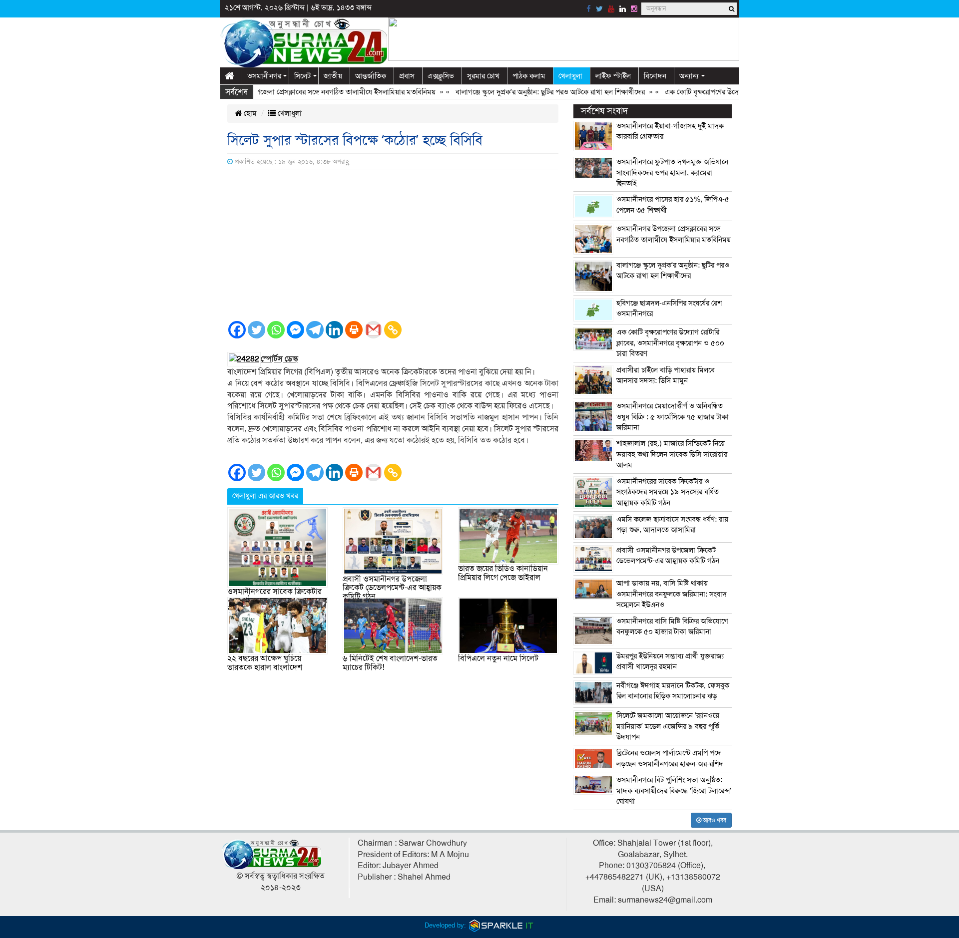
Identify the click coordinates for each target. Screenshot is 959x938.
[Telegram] (315, 329)
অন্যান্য (689, 75)
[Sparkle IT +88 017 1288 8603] (501, 925)
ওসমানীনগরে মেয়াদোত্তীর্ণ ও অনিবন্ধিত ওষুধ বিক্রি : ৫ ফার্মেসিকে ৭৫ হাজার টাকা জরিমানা (672, 416)
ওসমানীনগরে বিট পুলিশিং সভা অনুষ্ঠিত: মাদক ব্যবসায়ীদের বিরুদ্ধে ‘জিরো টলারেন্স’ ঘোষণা (673, 790)
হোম (249, 113)
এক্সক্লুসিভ (441, 75)
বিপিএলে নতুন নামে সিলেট (498, 658)
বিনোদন (655, 75)
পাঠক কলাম (528, 75)
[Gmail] (373, 329)
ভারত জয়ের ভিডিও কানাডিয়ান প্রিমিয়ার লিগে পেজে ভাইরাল (503, 573)
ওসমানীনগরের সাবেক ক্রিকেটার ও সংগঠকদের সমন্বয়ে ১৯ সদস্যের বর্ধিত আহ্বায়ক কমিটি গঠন (667, 492)
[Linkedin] (334, 329)
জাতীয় (333, 75)
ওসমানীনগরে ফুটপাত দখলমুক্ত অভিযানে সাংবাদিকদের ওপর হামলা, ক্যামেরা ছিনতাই (672, 172)
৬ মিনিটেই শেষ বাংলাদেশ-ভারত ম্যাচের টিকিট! (390, 662)
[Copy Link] (393, 329)
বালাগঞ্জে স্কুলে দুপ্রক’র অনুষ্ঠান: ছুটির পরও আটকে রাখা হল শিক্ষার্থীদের (530, 91)
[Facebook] (237, 329)
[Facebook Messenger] (295, 329)
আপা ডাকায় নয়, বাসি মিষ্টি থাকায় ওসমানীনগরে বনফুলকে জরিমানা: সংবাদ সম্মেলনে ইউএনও (671, 594)
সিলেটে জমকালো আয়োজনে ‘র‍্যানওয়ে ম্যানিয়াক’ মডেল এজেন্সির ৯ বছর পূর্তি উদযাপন (667, 726)
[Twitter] (256, 329)
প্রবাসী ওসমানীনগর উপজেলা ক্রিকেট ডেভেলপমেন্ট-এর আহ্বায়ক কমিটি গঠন (392, 588)
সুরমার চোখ (483, 75)
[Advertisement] (392, 245)
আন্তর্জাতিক (370, 75)
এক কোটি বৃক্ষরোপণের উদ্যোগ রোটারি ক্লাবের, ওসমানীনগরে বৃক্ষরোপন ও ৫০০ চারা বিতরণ (670, 342)
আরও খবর (713, 820)
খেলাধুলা (570, 75)
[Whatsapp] (276, 329)
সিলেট (302, 75)
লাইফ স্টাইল (613, 75)
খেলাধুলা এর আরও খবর (265, 495)
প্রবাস (407, 75)
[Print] (354, 329)
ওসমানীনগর (264, 75)
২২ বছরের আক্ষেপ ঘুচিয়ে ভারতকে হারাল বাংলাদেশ (264, 662)
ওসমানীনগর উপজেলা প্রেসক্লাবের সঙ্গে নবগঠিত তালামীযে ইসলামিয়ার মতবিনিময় (306, 91)
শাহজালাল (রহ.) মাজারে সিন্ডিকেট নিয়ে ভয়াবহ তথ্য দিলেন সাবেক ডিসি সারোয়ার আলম (671, 454)
